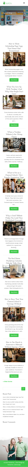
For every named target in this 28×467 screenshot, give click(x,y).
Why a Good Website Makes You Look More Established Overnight (14, 218)
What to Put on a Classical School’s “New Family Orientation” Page (14, 175)
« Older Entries (7, 381)
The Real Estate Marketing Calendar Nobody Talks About (14, 261)
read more (14, 80)
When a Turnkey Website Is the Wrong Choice (14, 134)
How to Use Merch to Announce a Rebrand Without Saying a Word (14, 344)
